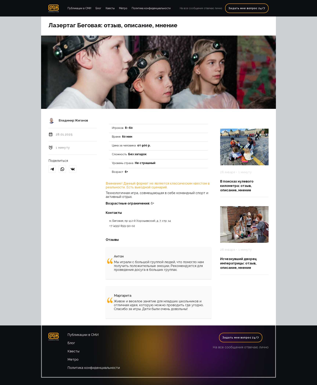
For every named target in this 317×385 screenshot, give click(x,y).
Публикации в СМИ (79, 8)
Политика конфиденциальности (151, 8)
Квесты (110, 8)
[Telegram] (53, 169)
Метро (123, 8)
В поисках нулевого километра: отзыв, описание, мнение (237, 185)
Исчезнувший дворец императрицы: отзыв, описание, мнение (238, 263)
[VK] (74, 169)
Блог (98, 8)
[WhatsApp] (64, 169)
